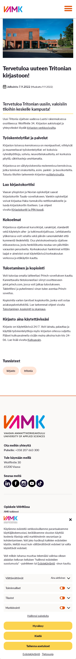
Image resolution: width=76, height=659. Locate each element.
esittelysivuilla (55, 174)
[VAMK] (13, 10)
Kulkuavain (34, 340)
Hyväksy (38, 626)
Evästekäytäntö (46, 563)
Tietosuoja (47, 654)
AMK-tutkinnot (11, 511)
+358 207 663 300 (27, 450)
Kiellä (38, 636)
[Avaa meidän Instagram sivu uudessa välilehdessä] (23, 486)
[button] (70, 519)
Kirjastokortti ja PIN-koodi (27, 209)
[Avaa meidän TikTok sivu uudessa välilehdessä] (40, 486)
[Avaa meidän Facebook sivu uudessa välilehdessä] (15, 486)
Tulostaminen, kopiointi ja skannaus (24, 309)
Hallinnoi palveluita (38, 616)
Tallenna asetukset (38, 646)
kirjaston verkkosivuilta (41, 127)
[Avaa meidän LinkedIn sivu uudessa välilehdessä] (7, 486)
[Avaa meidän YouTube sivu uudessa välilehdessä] (32, 486)
